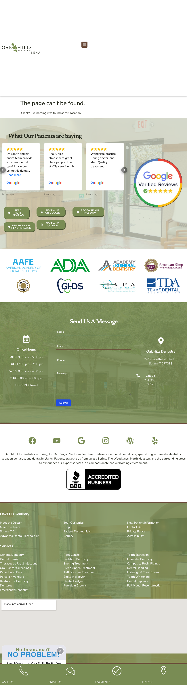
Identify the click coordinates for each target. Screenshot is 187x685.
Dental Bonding (137, 568)
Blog (67, 527)
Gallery (68, 536)
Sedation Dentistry (76, 559)
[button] (84, 45)
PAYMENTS (102, 682)
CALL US (8, 682)
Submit (63, 403)
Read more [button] (14, 175)
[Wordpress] (130, 440)
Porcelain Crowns (75, 586)
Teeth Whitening (138, 577)
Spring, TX (7, 532)
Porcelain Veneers (12, 577)
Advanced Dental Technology (19, 536)
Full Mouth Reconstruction (144, 586)
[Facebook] (32, 440)
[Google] (81, 440)
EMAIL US (55, 682)
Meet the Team (10, 527)
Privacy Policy (136, 532)
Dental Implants (137, 581)
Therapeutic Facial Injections (18, 564)
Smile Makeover (74, 577)
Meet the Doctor (11, 523)
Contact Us (134, 527)
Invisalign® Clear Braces (143, 572)
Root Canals (72, 555)
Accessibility (135, 536)
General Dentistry (12, 555)
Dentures (6, 586)
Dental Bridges (73, 581)
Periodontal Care (11, 572)
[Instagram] (105, 440)
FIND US (147, 682)
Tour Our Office (74, 523)
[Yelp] (154, 440)
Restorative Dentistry (14, 581)
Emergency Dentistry (14, 590)
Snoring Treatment (76, 564)
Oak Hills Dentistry (160, 351)
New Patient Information (143, 523)
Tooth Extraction (138, 555)
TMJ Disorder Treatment (80, 572)
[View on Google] (13, 183)
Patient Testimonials (77, 532)
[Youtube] (56, 440)
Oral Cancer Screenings (15, 568)
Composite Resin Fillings (143, 564)
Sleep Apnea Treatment (79, 568)
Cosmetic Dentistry (139, 559)
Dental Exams (9, 559)
